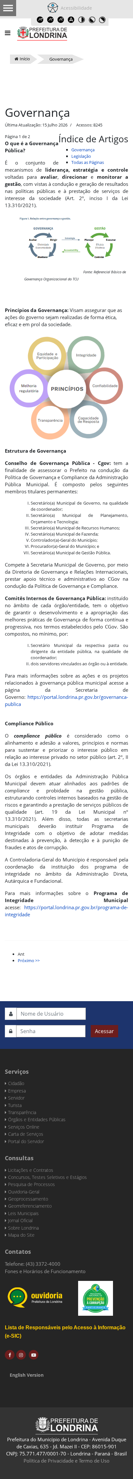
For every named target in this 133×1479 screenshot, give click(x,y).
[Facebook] (10, 1355)
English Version (27, 1375)
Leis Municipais (23, 1213)
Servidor (16, 1098)
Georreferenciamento (30, 1206)
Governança (83, 150)
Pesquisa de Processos (31, 1184)
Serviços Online (23, 1127)
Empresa (17, 1091)
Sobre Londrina (23, 1228)
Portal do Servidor (26, 1141)
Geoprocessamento (28, 1199)
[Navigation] (7, 32)
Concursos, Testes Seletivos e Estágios (47, 1177)
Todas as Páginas (87, 162)
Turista (15, 1105)
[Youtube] (33, 1355)
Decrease (50, 20)
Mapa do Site (21, 1235)
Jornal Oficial (20, 1220)
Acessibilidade (75, 8)
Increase (40, 20)
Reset (61, 20)
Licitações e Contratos (30, 1170)
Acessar (104, 1031)
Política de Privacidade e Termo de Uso (66, 1460)
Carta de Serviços (25, 1134)
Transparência (22, 1112)
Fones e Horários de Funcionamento (45, 1271)
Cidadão (16, 1083)
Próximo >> (29, 960)
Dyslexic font (71, 20)
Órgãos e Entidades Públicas (37, 1119)
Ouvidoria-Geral (23, 1192)
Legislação (81, 156)
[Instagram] (21, 1355)
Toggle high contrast (81, 20)
